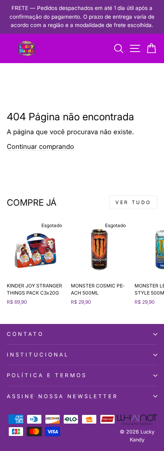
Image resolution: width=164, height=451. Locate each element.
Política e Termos (47, 375)
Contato (25, 334)
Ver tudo (133, 202)
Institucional (38, 354)
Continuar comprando (40, 146)
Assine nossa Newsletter (62, 396)
